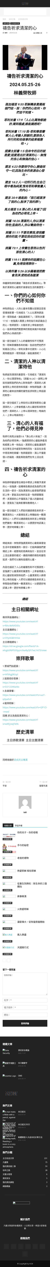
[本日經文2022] (9, 1135)
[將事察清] (9, 899)
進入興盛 (21, 934)
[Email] (36, 38)
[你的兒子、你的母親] (9, 835)
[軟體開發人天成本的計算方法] (9, 1140)
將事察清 (21, 896)
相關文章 (8, 826)
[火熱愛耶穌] (9, 912)
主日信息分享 (23, 19)
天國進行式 (23, 947)
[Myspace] (35, 1246)
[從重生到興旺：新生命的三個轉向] (9, 886)
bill (6, 33)
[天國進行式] (9, 950)
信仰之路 (12, 19)
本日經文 (22, 1112)
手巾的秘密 (23, 845)
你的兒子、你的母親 (27, 832)
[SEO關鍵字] (9, 1066)
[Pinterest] (17, 38)
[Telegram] (42, 38)
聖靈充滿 (43, 786)
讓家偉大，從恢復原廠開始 (31, 922)
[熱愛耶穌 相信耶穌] (9, 874)
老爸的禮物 (23, 858)
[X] (11, 38)
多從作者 (18, 826)
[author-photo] (25, 808)
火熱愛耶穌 (23, 909)
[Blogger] (6, 1246)
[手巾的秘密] (9, 848)
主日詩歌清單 (15, 740)
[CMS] (9, 1079)
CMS (20, 1076)
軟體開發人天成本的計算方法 (30, 1137)
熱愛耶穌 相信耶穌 (26, 871)
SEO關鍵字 (22, 1063)
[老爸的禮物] (9, 861)
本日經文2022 (24, 1124)
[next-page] (8, 960)
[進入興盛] (9, 937)
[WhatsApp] (23, 38)
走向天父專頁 (21, 759)
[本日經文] (9, 1123)
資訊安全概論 (23, 1050)
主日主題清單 (34, 740)
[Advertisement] (25, 12)
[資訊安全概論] (9, 1053)
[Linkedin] (30, 38)
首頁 (4, 19)
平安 (5, 786)
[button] (4, 3)
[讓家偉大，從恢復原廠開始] (9, 925)
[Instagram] (20, 1246)
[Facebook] (5, 38)
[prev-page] (4, 960)
